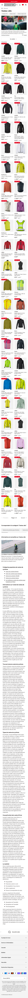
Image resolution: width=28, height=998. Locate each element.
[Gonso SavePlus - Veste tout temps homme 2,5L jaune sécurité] (7, 501)
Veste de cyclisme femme (12, 571)
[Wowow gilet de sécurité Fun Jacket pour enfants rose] (7, 344)
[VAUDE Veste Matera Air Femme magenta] (20, 206)
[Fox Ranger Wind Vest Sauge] (20, 482)
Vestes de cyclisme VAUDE (12, 576)
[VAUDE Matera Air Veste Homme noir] (7, 89)
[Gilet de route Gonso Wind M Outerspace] (20, 187)
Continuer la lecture (5, 35)
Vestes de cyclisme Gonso (12, 578)
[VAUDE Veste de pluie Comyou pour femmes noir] (20, 364)
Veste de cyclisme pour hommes (14, 573)
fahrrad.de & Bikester (8, 994)
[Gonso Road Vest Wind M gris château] (7, 206)
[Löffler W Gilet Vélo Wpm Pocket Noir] (20, 265)
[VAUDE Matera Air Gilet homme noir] (7, 128)
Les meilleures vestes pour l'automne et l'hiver (11, 554)
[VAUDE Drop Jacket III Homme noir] (7, 108)
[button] (22, 4)
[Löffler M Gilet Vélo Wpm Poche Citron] (7, 403)
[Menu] (2, 4)
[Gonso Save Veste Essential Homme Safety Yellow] (20, 167)
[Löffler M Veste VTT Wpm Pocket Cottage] (20, 403)
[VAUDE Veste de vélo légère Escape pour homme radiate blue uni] (7, 384)
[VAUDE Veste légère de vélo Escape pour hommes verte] (7, 324)
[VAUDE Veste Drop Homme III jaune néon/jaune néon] (20, 384)
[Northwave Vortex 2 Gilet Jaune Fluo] (7, 226)
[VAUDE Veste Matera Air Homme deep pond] (7, 482)
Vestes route (12, 13)
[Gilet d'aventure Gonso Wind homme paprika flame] (7, 443)
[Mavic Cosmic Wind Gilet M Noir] (7, 148)
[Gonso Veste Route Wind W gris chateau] (20, 463)
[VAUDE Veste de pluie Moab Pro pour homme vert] (20, 49)
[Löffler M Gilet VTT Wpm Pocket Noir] (20, 424)
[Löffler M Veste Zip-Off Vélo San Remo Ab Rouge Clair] (7, 245)
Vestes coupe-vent (22, 13)
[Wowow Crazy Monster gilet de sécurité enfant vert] (20, 285)
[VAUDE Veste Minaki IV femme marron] (20, 304)
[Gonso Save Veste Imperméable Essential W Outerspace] (20, 344)
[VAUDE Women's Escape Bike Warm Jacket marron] (7, 187)
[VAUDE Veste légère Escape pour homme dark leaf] (7, 285)
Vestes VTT (4, 13)
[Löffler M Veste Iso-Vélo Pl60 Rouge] (20, 245)
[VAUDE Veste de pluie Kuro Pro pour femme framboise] (20, 443)
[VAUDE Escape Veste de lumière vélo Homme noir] (7, 49)
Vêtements (6, 8)
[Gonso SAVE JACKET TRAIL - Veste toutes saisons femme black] (20, 128)
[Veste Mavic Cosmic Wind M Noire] (20, 324)
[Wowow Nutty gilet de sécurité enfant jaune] (7, 304)
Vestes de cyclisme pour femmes (11, 530)
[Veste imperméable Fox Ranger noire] (20, 89)
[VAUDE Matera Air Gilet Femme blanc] (20, 108)
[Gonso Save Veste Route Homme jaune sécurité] (7, 424)
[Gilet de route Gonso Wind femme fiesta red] (20, 501)
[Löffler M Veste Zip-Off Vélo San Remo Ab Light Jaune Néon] (7, 364)
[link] (5, 518)
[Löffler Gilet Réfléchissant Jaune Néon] (20, 226)
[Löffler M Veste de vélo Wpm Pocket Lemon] (7, 68)
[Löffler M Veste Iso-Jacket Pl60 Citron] (7, 265)
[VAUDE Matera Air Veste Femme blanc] (20, 148)
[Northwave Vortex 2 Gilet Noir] (7, 167)
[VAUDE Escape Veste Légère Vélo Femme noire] (20, 68)
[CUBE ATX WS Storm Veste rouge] (7, 463)
